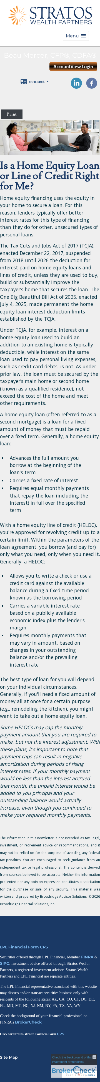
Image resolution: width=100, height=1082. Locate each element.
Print (12, 114)
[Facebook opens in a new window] (91, 86)
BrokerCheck (28, 1022)
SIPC (4, 963)
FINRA (87, 957)
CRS (60, 1034)
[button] (76, 36)
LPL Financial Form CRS (24, 947)
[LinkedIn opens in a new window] (76, 86)
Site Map (9, 1057)
